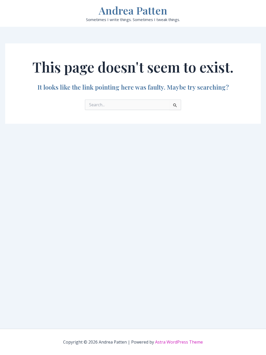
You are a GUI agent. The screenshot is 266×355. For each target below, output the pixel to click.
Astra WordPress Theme (179, 342)
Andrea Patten (133, 10)
